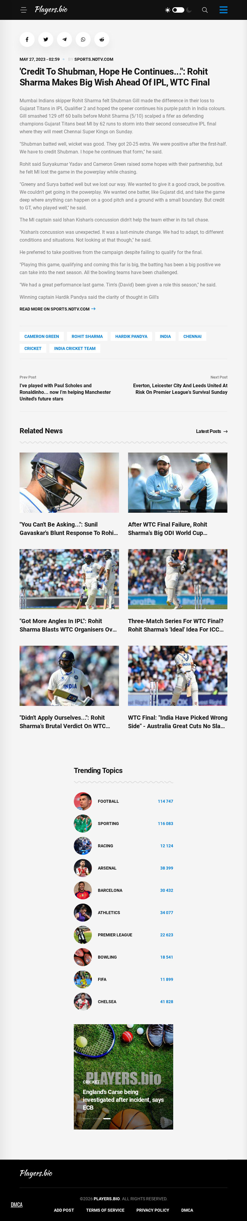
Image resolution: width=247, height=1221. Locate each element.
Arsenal (107, 868)
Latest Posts (208, 431)
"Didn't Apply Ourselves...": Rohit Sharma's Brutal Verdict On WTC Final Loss (63, 726)
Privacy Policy (152, 1210)
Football (108, 801)
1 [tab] (86, 1118)
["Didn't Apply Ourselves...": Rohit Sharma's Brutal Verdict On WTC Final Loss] (69, 676)
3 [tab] (107, 1118)
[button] (27, 39)
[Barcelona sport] (83, 890)
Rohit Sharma (87, 336)
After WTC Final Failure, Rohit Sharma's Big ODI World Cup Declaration (167, 533)
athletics (109, 912)
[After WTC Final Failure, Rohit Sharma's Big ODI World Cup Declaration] (177, 483)
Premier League (115, 934)
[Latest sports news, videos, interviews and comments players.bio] (51, 10)
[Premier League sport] (83, 934)
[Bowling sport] (83, 956)
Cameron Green (41, 336)
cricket (33, 348)
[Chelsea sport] (83, 1001)
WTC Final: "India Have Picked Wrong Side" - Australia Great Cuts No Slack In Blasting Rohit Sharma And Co (177, 726)
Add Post (64, 1210)
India (165, 336)
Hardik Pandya (131, 336)
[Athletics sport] (83, 912)
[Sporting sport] (83, 823)
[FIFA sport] (83, 979)
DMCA (187, 1210)
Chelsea (107, 1001)
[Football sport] (83, 801)
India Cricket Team (74, 348)
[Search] (205, 10)
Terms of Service (105, 1210)
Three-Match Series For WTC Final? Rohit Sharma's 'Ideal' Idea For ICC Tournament (176, 629)
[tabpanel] (123, 1077)
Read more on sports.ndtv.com (55, 309)
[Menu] (23, 10)
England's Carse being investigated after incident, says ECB (123, 1099)
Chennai (192, 336)
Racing (105, 845)
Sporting (108, 823)
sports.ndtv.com (93, 59)
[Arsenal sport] (83, 867)
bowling (107, 957)
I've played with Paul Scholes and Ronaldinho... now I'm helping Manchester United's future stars (65, 392)
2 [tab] (96, 1118)
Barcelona (110, 890)
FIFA (102, 979)
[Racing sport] (83, 845)
